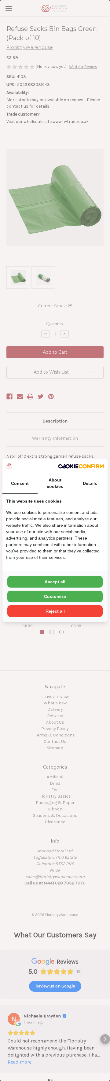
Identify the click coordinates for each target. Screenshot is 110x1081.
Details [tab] (90, 483)
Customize (55, 596)
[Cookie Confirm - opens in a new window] (81, 466)
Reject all (55, 611)
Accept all (55, 581)
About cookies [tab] (55, 483)
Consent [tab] (20, 483)
